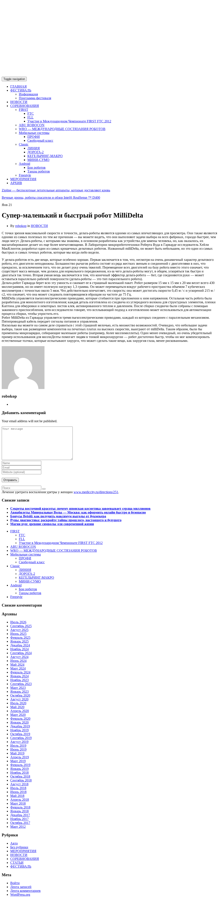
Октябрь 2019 (20, 734)
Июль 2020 (18, 703)
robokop (21, 226)
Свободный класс (40, 140)
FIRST (23, 109)
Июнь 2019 (18, 749)
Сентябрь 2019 (21, 738)
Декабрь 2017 (20, 815)
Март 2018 (18, 803)
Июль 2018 (18, 788)
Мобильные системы (34, 133)
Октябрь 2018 (20, 776)
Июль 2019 (18, 745)
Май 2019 (17, 753)
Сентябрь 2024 (21, 653)
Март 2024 (18, 668)
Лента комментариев (25, 890)
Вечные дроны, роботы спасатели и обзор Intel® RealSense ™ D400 (51, 197)
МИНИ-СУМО (38, 160)
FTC (30, 113)
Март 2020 (18, 715)
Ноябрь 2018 (19, 772)
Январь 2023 (19, 691)
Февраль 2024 (20, 672)
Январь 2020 (19, 722)
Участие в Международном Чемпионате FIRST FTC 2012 (69, 121)
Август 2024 (19, 657)
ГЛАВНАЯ (18, 86)
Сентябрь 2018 (21, 780)
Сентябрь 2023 (21, 684)
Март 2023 (18, 688)
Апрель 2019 (19, 757)
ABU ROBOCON (31, 125)
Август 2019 (19, 742)
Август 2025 (19, 630)
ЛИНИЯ (33, 148)
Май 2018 (17, 796)
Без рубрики (19, 847)
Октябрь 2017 (20, 823)
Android (24, 163)
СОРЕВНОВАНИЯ (24, 106)
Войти (15, 883)
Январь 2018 (19, 811)
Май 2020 (17, 707)
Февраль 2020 (20, 718)
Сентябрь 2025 (21, 626)
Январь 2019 (19, 769)
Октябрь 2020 (20, 695)
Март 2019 (18, 761)
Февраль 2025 (20, 637)
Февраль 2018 (20, 807)
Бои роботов (36, 167)
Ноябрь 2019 (19, 730)
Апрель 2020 (19, 711)
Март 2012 (18, 826)
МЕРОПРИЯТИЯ (23, 179)
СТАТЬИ (17, 862)
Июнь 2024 (18, 661)
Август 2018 (19, 784)
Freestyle (25, 175)
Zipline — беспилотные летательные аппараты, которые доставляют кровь (56, 190)
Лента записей (20, 887)
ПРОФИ (33, 136)
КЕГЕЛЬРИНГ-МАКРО (45, 156)
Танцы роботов (38, 171)
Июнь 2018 (18, 792)
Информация (28, 94)
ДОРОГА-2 (35, 152)
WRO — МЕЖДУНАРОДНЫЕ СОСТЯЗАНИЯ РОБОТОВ (62, 129)
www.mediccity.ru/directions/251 (96, 492)
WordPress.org (20, 894)
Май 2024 (17, 664)
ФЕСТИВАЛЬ (20, 90)
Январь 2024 (19, 676)
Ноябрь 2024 (19, 649)
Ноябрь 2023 (19, 680)
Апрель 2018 (19, 799)
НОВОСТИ (18, 102)
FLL (30, 117)
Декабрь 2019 (20, 726)
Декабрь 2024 (20, 645)
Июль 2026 (18, 622)
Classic (23, 144)
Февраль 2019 (20, 765)
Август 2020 (19, 699)
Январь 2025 (19, 641)
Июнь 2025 (18, 634)
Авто (14, 843)
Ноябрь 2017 (19, 819)
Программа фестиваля (35, 98)
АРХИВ (16, 183)
